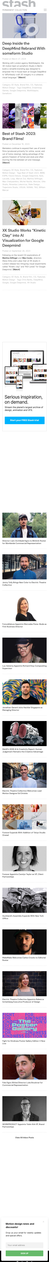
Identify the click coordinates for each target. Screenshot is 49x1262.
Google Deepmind (18, 90)
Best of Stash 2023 (30, 173)
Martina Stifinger (10, 258)
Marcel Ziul (21, 178)
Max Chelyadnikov (10, 181)
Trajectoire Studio (10, 187)
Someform (7, 93)
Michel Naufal (26, 181)
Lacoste (5, 178)
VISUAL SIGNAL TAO (28, 187)
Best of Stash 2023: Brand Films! (19, 136)
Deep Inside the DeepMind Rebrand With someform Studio (23, 48)
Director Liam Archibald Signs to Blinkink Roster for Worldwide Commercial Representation (24, 542)
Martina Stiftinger (34, 178)
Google (5, 282)
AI (21, 277)
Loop (12, 178)
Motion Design (8, 87)
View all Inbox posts (24, 1137)
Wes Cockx (27, 258)
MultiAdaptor (32, 90)
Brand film (24, 85)
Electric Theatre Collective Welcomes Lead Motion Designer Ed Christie (22, 792)
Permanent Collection (14, 10)
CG (31, 85)
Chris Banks (27, 279)
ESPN (4, 176)
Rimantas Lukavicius (18, 184)
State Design (34, 184)
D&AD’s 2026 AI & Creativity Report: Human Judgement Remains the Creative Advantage (22, 750)
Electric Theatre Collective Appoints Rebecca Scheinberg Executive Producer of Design (23, 1000)
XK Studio (31, 282)
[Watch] (21, 77)
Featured (38, 85)
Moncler (36, 181)
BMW (42, 173)
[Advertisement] (24, 317)
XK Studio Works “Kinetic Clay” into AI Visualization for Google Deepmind (24, 238)
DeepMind (26, 87)
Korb (41, 176)
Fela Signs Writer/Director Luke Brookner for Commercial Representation (22, 1083)
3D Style (15, 85)
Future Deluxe (15, 176)
